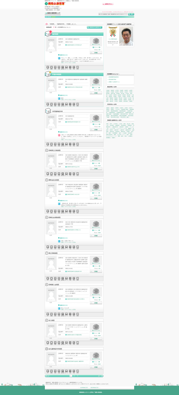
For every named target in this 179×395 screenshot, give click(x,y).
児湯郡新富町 (112, 112)
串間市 (107, 109)
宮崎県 (120, 101)
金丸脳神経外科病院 (55, 349)
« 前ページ (47, 376)
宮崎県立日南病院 (55, 150)
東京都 (107, 93)
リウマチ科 (112, 128)
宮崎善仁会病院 (54, 284)
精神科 (111, 130)
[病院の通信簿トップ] (53, 14)
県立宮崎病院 (53, 253)
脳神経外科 (128, 130)
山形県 (130, 90)
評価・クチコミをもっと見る (68, 62)
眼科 (110, 133)
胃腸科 (113, 137)
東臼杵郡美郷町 (123, 115)
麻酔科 (129, 128)
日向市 (130, 107)
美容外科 (112, 131)
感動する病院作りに (114, 82)
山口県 (129, 98)
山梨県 (110, 95)
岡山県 (120, 98)
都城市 (112, 107)
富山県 (122, 93)
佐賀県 (129, 99)
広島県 (125, 98)
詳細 (96, 52)
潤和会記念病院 (54, 180)
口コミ (96, 47)
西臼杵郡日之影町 (115, 117)
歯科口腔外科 (109, 134)
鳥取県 (111, 98)
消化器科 (112, 125)
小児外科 (115, 123)
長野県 (114, 95)
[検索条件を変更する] (95, 28)
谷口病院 (52, 320)
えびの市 (117, 109)
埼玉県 (126, 92)
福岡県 (125, 99)
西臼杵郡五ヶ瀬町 (125, 117)
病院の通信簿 (48, 16)
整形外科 (123, 131)
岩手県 (116, 90)
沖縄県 (130, 101)
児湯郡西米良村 (120, 112)
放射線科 (122, 126)
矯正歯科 (130, 133)
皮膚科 (126, 126)
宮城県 (121, 90)
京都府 (114, 96)
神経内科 (116, 130)
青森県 (112, 90)
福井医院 (55, 34)
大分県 (115, 101)
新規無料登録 (112, 79)
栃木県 (116, 92)
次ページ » (100, 376)
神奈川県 (113, 93)
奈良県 (128, 96)
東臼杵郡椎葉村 (114, 115)
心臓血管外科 (115, 126)
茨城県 (112, 92)
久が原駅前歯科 (113, 39)
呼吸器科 (130, 125)
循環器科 (117, 125)
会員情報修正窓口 (84, 387)
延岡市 (116, 107)
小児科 (120, 123)
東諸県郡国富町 (114, 111)
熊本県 (111, 101)
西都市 (112, 109)
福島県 (107, 92)
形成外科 (117, 131)
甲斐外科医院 (56, 74)
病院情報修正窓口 (95, 387)
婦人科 (128, 123)
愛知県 (128, 95)
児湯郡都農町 (116, 114)
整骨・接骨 (120, 136)
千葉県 (130, 92)
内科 (107, 123)
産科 (125, 123)
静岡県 (124, 95)
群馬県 (121, 92)
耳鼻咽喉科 (114, 133)
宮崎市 (107, 107)
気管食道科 (123, 125)
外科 (111, 123)
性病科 (128, 131)
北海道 (107, 90)
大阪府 (119, 96)
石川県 (127, 93)
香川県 (111, 99)
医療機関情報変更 (114, 77)
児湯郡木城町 (128, 112)
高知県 (120, 99)
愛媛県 (115, 99)
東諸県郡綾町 (123, 111)
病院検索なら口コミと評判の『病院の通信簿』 (91, 392)
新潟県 (118, 93)
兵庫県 (124, 96)
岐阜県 (119, 95)
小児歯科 (125, 133)
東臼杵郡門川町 (124, 114)
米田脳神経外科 (57, 111)
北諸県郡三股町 (124, 109)
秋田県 (126, 90)
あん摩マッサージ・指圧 (123, 134)
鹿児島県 (126, 101)
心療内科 (122, 130)
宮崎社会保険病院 (55, 217)
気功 (126, 136)
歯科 (120, 133)
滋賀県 (110, 96)
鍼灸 (115, 134)
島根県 (115, 98)
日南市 (121, 107)
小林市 (126, 107)
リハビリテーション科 (121, 128)
